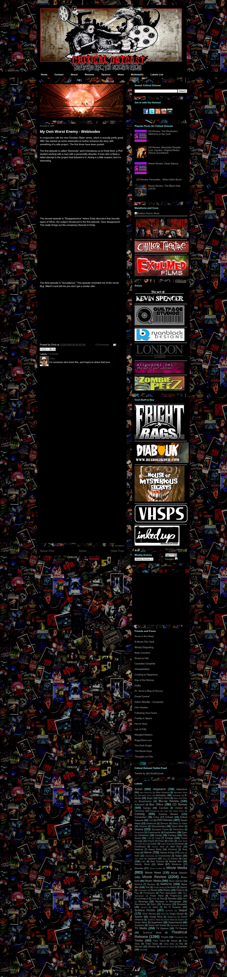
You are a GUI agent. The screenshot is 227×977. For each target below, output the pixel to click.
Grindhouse (140, 847)
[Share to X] (47, 349)
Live (143, 861)
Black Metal (164, 798)
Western (139, 947)
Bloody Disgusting (144, 647)
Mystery (151, 884)
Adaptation (159, 789)
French (151, 841)
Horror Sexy (141, 723)
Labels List (157, 74)
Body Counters (142, 652)
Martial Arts (175, 861)
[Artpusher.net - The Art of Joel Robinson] (159, 372)
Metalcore (176, 864)
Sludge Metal (156, 917)
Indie (137, 856)
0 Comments (102, 344)
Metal (160, 864)
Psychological (141, 899)
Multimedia (137, 74)
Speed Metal (169, 920)
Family (158, 835)
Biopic (150, 798)
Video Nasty (151, 944)
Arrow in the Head (144, 636)
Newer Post (47, 551)
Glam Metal (182, 841)
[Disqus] (82, 412)
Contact (59, 74)
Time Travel (159, 941)
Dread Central (142, 696)
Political (180, 890)
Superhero (156, 922)
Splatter (181, 920)
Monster (139, 868)
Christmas (139, 811)
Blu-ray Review (169, 801)
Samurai (144, 907)
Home (44, 74)
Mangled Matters (143, 734)
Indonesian (149, 856)
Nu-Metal (171, 887)
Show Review (149, 914)
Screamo (169, 911)
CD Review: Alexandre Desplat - (165, 150)
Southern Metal (154, 920)
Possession (149, 893)
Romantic (182, 904)
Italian (178, 855)
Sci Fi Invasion (172, 907)
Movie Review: (163, 163)
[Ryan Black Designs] (159, 340)
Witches (152, 947)
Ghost (161, 841)
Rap (162, 899)
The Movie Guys (143, 751)
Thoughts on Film (144, 756)
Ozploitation (142, 890)
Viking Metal (169, 944)
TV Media (53, 354)
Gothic (153, 844)
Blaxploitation (145, 801)
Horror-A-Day (167, 852)
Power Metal (156, 896)
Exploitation (170, 832)
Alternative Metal (180, 793)
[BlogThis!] (44, 349)
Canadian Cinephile (145, 663)
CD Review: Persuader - (159, 179)
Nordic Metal (159, 887)
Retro (185, 899)
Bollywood (139, 805)
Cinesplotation (142, 669)
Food (157, 838)
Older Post (117, 551)
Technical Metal (152, 933)
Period (154, 890)
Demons (164, 823)
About (74, 74)
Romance (166, 904)
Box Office (156, 804)
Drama (139, 829)
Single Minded (177, 914)
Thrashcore (179, 937)
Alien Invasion (163, 792)
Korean (174, 859)
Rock (153, 904)
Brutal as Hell (142, 658)
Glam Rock (142, 844)
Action (138, 789)
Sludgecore (171, 917)
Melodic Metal (142, 864)
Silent (163, 914)
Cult (151, 820)
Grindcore (179, 844)
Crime (156, 817)
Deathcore (151, 823)
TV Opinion (162, 928)
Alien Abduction (146, 793)
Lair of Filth (140, 729)
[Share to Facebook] (51, 349)
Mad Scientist (157, 861)
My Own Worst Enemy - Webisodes (70, 131)
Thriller (139, 940)
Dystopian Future (160, 829)
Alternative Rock (145, 795)
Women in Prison (167, 947)
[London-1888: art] (159, 358)
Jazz (165, 859)
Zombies (182, 946)
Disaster (143, 826)
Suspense (139, 925)
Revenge (143, 901)
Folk (149, 838)
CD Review (179, 804)
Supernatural (175, 922)
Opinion (106, 74)
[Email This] (41, 349)
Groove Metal (158, 847)
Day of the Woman (144, 680)
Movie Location (156, 868)
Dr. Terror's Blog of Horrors (149, 691)
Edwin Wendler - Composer (149, 702)
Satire (155, 907)
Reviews (89, 74)
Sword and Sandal (157, 925)
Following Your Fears (146, 713)
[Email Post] (114, 344)
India (182, 853)
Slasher (139, 916)
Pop (136, 893)
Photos (166, 890)
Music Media (153, 880)
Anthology (177, 795)
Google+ (169, 559)
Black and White (180, 798)
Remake (172, 898)
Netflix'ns (166, 884)
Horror (148, 852)
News (121, 74)
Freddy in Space (143, 718)
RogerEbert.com (143, 740)
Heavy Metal (155, 849)
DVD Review (164, 820)
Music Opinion (176, 881)
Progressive (175, 896)
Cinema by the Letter (159, 811)
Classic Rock (178, 811)
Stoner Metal (141, 922)
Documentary (159, 826)
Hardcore (139, 849)
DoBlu (138, 685)
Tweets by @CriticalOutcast (149, 773)
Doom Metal (178, 826)
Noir (148, 887)
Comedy (140, 814)
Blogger (120, 970)
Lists (184, 858)
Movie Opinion (179, 872)
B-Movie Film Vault (144, 641)
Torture (174, 941)
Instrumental (164, 856)
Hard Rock (176, 847)
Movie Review (154, 877)
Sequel (183, 910)
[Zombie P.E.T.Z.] (159, 389)
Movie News (153, 872)
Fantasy (172, 835)
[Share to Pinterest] (54, 349)
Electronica (178, 829)
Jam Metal (139, 859)
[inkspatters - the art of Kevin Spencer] (159, 301)
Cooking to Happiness (146, 674)
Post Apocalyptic (168, 893)
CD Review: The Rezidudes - (163, 132)
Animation (161, 795)
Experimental (154, 832)
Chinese (179, 808)
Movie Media (176, 868)
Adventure (181, 789)
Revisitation (140, 904)
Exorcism (139, 832)
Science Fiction (145, 910)
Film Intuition (141, 707)
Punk (154, 899)
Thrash (164, 937)
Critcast (169, 817)
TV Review (181, 928)
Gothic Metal (166, 844)
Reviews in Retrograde (168, 901)
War (181, 944)
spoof (142, 950)
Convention (141, 817)
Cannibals (164, 808)
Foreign (169, 838)
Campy (147, 808)
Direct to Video (179, 823)
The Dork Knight (143, 745)
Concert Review (168, 814)
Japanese (152, 859)
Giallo (171, 841)
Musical (138, 884)
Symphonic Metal (177, 925)
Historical (172, 849)
